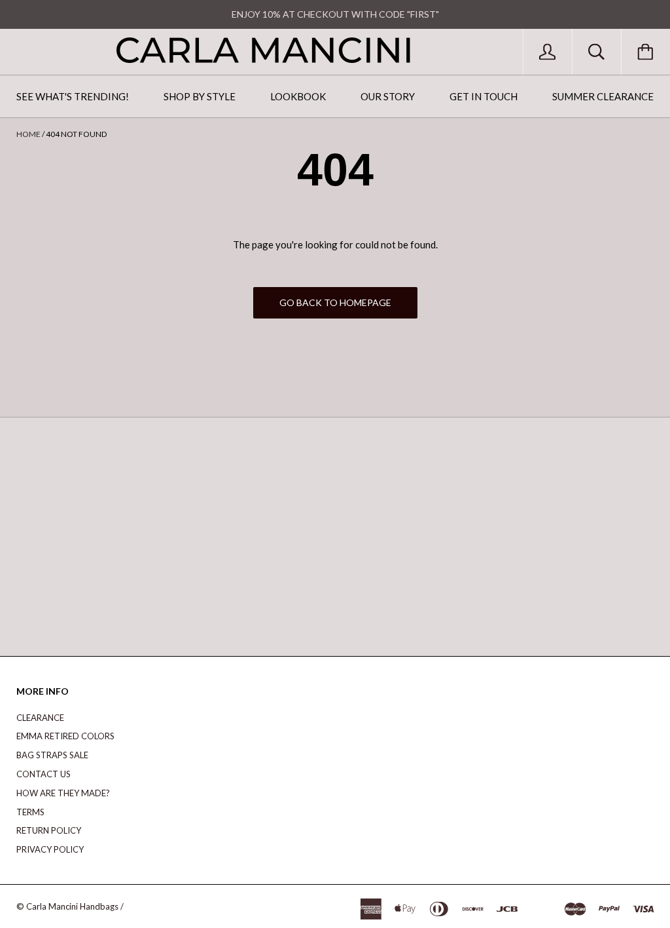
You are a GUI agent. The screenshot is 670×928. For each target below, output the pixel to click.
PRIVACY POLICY (50, 849)
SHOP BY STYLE (200, 96)
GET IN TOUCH (484, 96)
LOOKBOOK (298, 96)
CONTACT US (43, 774)
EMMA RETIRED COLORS (65, 736)
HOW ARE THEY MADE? (63, 793)
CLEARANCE (40, 717)
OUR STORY (388, 96)
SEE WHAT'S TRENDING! (72, 96)
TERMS (30, 812)
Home (28, 134)
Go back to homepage (335, 302)
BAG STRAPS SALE (52, 755)
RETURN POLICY (48, 830)
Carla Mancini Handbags (72, 906)
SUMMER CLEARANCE (603, 96)
